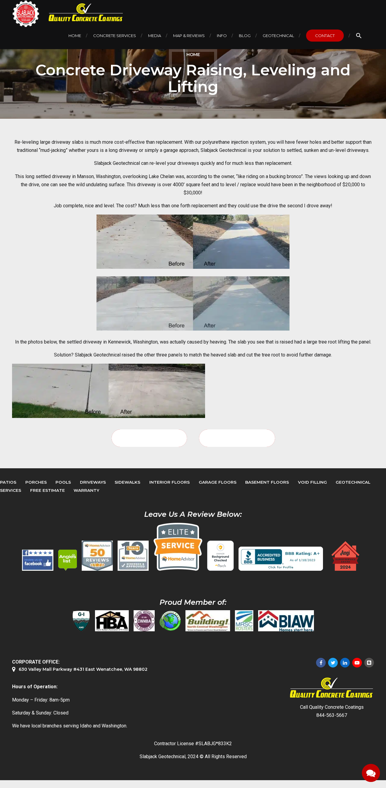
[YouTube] (357, 662)
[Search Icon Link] (359, 35)
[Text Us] (371, 773)
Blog (245, 35)
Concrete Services (114, 35)
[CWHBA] (144, 620)
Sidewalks (127, 482)
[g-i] (81, 620)
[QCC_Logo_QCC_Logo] (332, 688)
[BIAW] (286, 620)
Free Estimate (47, 490)
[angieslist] (67, 560)
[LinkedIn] (345, 662)
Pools (63, 482)
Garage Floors (217, 482)
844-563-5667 (331, 715)
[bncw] (207, 620)
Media (154, 35)
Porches (36, 482)
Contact (325, 35)
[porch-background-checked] (220, 556)
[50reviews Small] (97, 556)
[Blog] (369, 662)
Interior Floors (169, 482)
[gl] (170, 620)
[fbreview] (37, 560)
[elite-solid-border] (177, 547)
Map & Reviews (189, 35)
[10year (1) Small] (133, 556)
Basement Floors (267, 482)
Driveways (93, 482)
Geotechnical (278, 35)
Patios (8, 482)
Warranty (86, 490)
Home (74, 35)
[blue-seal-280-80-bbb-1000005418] (281, 559)
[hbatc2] (112, 620)
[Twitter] (333, 662)
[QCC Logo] (81, 12)
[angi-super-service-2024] (346, 556)
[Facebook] (321, 662)
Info (222, 35)
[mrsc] (244, 620)
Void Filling (312, 482)
